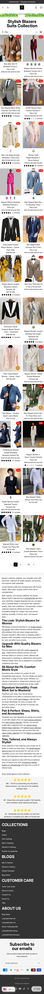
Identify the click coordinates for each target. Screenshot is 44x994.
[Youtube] (20, 988)
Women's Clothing (9, 847)
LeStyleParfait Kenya (10, 931)
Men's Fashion (7, 863)
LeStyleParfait (29, 598)
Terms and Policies (22, 983)
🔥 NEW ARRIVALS (9, 14)
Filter (6, 32)
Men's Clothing (7, 843)
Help (3, 903)
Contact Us (6, 895)
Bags (4, 831)
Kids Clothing (7, 839)
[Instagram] (15, 988)
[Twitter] (28, 988)
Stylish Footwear (8, 871)
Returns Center (7, 891)
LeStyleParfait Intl (8, 923)
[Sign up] (38, 963)
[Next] (33, 564)
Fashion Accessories (9, 851)
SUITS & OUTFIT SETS (27, 14)
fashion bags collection (10, 728)
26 (28, 564)
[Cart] (41, 7)
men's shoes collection (32, 720)
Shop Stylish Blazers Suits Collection (16, 774)
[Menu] (2, 7)
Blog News (6, 875)
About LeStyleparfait (10, 927)
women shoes (31, 725)
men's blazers (23, 699)
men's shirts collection (13, 722)
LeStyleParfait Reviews (10, 935)
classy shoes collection (10, 733)
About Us (5, 899)
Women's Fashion (8, 867)
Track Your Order (8, 887)
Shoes (4, 835)
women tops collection (32, 728)
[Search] (7, 7)
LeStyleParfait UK (8, 919)
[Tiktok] (24, 988)
